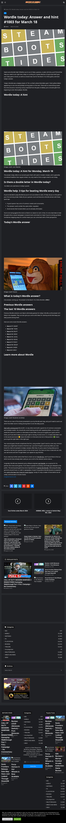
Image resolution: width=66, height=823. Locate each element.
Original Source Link (10, 477)
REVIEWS (7, 644)
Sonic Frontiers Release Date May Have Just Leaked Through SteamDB (53, 571)
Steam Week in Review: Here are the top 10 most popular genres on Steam (32, 538)
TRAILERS (8, 646)
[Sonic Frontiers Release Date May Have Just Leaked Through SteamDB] (39, 571)
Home (7, 9)
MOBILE (7, 633)
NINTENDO (8, 636)
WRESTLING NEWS (10, 654)
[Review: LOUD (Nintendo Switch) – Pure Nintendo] (39, 563)
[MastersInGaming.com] (33, 2)
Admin (7, 26)
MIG (6, 631)
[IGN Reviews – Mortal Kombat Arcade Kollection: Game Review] (60, 749)
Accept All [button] (17, 819)
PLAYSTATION (9, 641)
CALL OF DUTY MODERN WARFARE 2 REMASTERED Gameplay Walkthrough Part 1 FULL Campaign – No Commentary (7, 737)
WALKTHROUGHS (10, 652)
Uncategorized (9, 649)
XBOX (6, 657)
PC (10, 9)
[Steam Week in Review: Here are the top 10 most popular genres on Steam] (33, 530)
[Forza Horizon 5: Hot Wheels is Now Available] (39, 580)
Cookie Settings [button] (7, 819)
